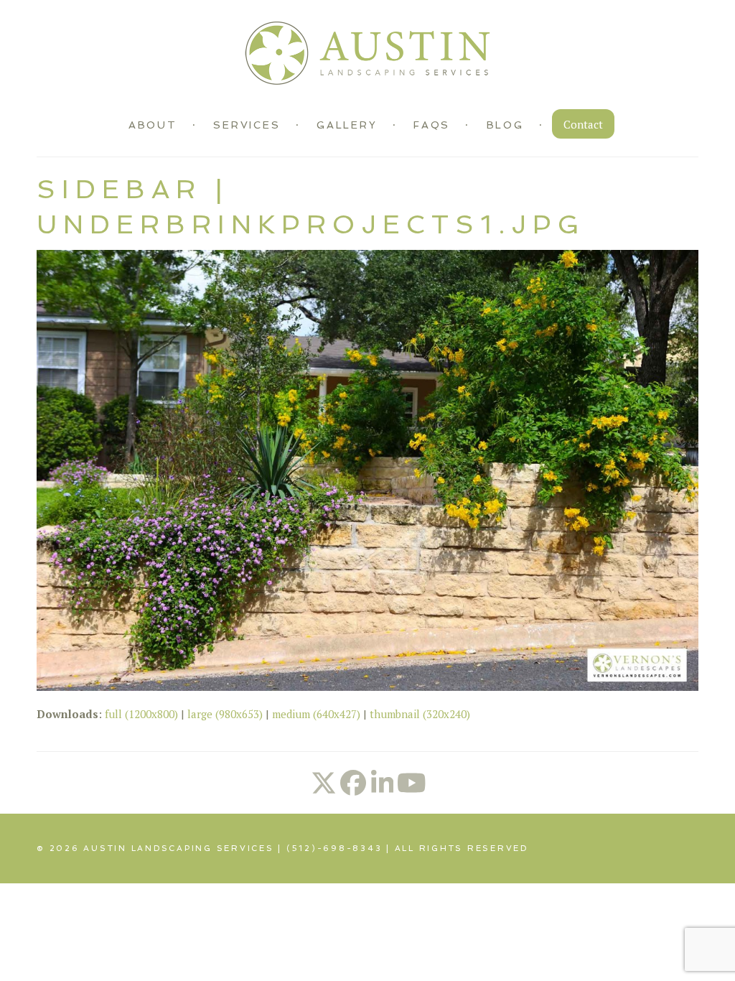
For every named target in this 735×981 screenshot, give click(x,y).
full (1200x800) (141, 714)
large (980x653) (225, 714)
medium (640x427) (316, 714)
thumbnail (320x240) (420, 714)
